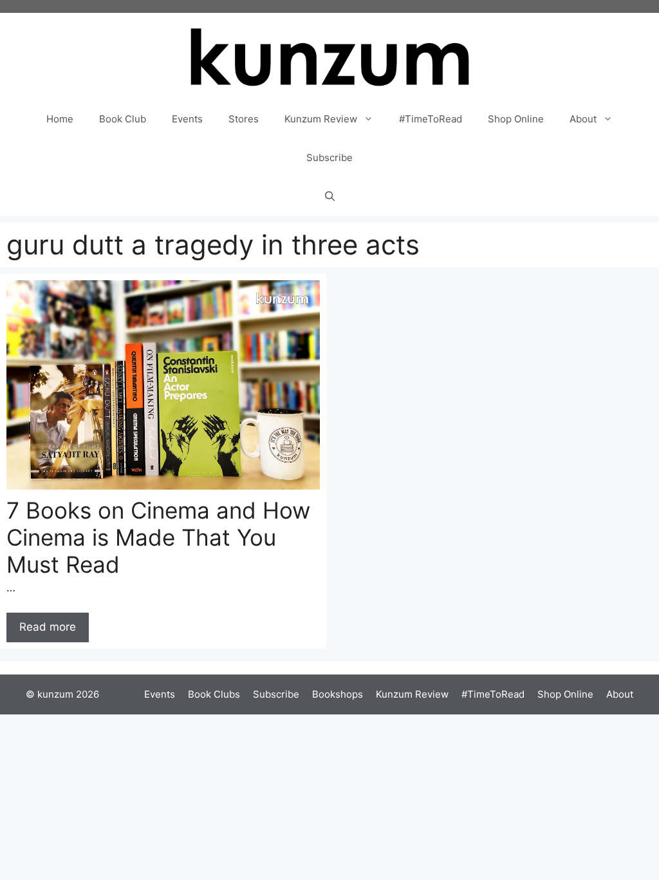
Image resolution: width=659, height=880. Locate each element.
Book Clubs (214, 694)
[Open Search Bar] (330, 196)
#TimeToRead (430, 119)
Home (59, 119)
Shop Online (516, 119)
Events (187, 119)
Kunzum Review (320, 119)
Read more (47, 626)
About (583, 119)
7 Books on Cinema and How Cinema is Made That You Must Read (158, 537)
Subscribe (329, 157)
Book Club (122, 119)
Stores (243, 119)
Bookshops (337, 694)
